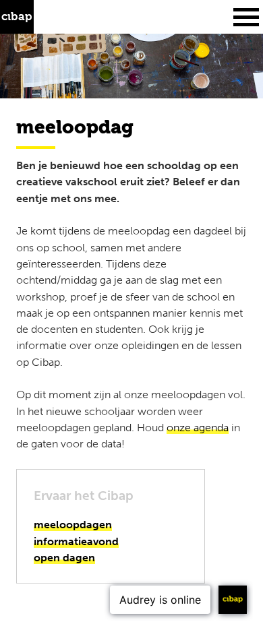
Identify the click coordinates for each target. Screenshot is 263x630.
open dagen (64, 557)
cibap (17, 17)
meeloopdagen (73, 524)
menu (246, 17)
